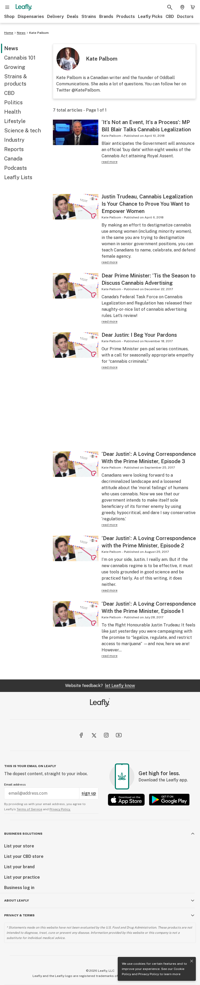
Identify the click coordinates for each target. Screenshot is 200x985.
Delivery (55, 16)
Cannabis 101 (19, 58)
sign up (89, 793)
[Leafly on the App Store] (126, 800)
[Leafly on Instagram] (106, 735)
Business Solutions (23, 833)
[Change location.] (182, 7)
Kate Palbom (39, 33)
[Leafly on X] (94, 735)
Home (8, 33)
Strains (89, 16)
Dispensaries (31, 16)
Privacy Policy (148, 974)
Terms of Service (29, 809)
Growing (14, 67)
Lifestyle (15, 121)
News (21, 33)
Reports (14, 149)
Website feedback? (100, 685)
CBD (170, 16)
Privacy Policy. (60, 809)
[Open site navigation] (7, 7)
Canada (13, 158)
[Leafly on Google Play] (169, 800)
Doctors (185, 16)
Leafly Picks (150, 16)
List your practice (22, 877)
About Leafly (16, 900)
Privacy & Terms (19, 915)
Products (125, 16)
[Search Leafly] (170, 7)
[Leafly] (24, 7)
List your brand (19, 866)
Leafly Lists (18, 177)
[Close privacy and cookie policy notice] (192, 961)
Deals (72, 16)
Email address (15, 784)
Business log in (19, 887)
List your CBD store (23, 856)
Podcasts (15, 168)
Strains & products (15, 80)
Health (12, 112)
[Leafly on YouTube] (119, 735)
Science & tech (22, 130)
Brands (106, 16)
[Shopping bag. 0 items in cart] (193, 7)
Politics (13, 102)
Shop (9, 16)
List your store (19, 846)
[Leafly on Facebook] (81, 735)
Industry (14, 140)
